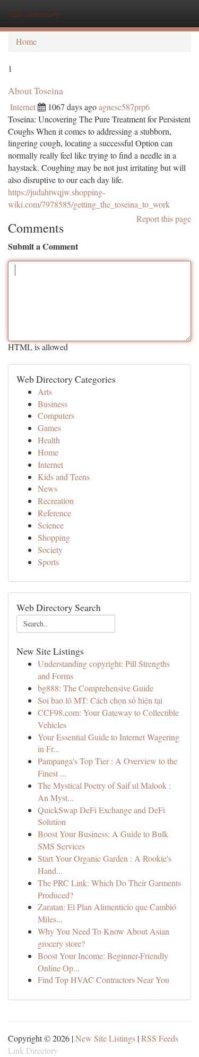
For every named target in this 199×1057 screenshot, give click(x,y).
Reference (54, 512)
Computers (56, 415)
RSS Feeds (159, 1038)
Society (50, 549)
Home (26, 41)
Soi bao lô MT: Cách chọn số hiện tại (100, 700)
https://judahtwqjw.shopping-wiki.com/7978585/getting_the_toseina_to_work (89, 198)
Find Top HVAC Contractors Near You (103, 979)
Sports (48, 561)
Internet (23, 106)
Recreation (56, 500)
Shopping (54, 537)
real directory (33, 13)
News (47, 488)
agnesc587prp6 (124, 106)
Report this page (163, 218)
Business (52, 403)
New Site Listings (105, 1038)
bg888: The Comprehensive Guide (95, 687)
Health (49, 439)
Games (49, 427)
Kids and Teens (64, 476)
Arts (45, 391)
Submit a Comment (43, 246)
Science (51, 525)
